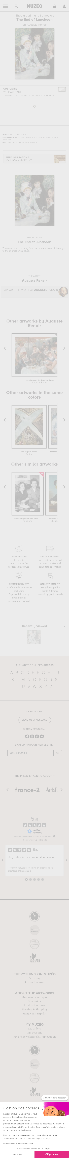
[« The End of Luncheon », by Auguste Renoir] (34, 637)
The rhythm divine (29, 453)
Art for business (34, 982)
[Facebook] (27, 738)
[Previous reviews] (2, 860)
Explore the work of (30, 290)
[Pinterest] (36, 738)
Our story (34, 978)
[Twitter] (41, 738)
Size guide (34, 1001)
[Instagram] (32, 738)
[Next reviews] (66, 860)
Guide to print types (34, 997)
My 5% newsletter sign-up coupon (34, 1037)
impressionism (16, 251)
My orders (34, 1028)
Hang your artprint (34, 1013)
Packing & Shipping (34, 1009)
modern (42, 248)
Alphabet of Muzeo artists (35, 665)
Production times (34, 1005)
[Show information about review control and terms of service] (54, 836)
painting (24, 248)
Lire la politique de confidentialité (18, 1144)
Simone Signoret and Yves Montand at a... (28, 520)
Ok (58, 753)
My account (34, 1032)
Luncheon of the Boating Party (40, 381)
